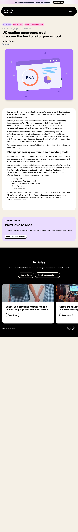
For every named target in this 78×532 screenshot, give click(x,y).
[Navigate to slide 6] (12, 328)
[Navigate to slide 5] (10, 328)
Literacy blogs (13, 29)
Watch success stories (47, 275)
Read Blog (12, 315)
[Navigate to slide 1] (3, 328)
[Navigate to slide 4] (8, 328)
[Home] (8, 11)
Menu (71, 11)
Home (4, 29)
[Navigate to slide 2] (4, 328)
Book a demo (26, 275)
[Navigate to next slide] (73, 328)
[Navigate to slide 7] (14, 328)
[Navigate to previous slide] (69, 328)
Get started (58, 2)
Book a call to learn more (15, 237)
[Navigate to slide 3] (6, 328)
